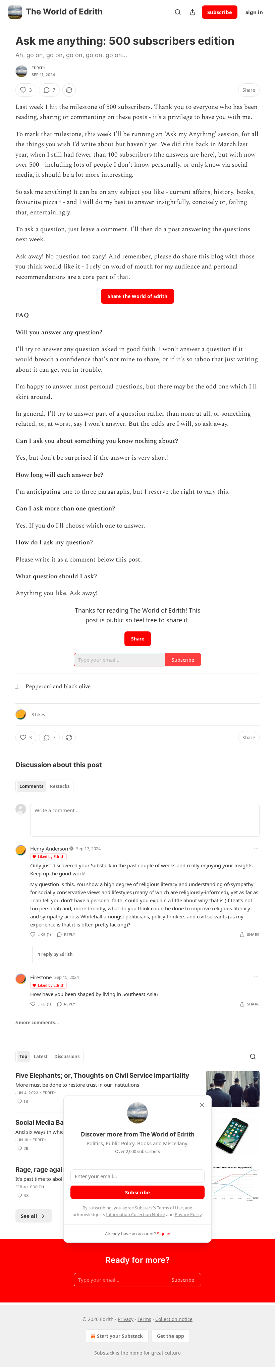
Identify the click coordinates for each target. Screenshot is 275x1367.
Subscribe (219, 12)
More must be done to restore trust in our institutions (77, 1084)
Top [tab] (23, 1056)
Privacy (125, 1319)
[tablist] (44, 786)
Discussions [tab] (66, 1056)
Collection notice (173, 1319)
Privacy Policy (188, 1214)
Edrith (38, 68)
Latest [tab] (41, 1056)
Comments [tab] (31, 786)
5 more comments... (37, 1023)
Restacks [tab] (59, 786)
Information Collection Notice (135, 1214)
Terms (144, 1319)
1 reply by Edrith (55, 954)
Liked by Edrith (51, 856)
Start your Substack (120, 1336)
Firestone (41, 977)
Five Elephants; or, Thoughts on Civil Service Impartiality (102, 1075)
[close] (202, 1105)
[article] (137, 1089)
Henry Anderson (49, 848)
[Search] (177, 12)
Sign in (254, 12)
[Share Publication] (192, 12)
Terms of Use (170, 1208)
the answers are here (184, 155)
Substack (104, 1353)
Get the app (170, 1336)
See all (29, 1215)
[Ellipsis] (256, 848)
